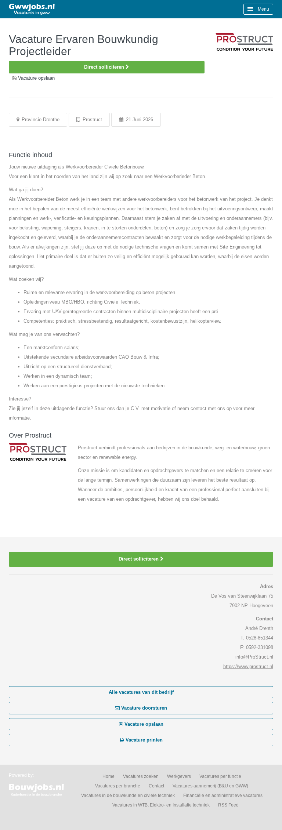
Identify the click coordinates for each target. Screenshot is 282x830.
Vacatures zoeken (141, 776)
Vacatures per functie (220, 776)
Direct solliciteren (105, 67)
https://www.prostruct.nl (248, 666)
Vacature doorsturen (143, 708)
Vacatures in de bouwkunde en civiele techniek (128, 795)
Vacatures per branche (117, 786)
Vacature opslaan (143, 724)
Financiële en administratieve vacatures (223, 795)
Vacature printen (143, 740)
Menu (263, 9)
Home (108, 776)
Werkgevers (179, 776)
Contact (156, 786)
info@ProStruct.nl (254, 657)
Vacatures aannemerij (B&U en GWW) (210, 786)
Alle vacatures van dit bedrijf (141, 692)
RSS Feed (228, 805)
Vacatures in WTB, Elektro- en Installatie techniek (161, 805)
